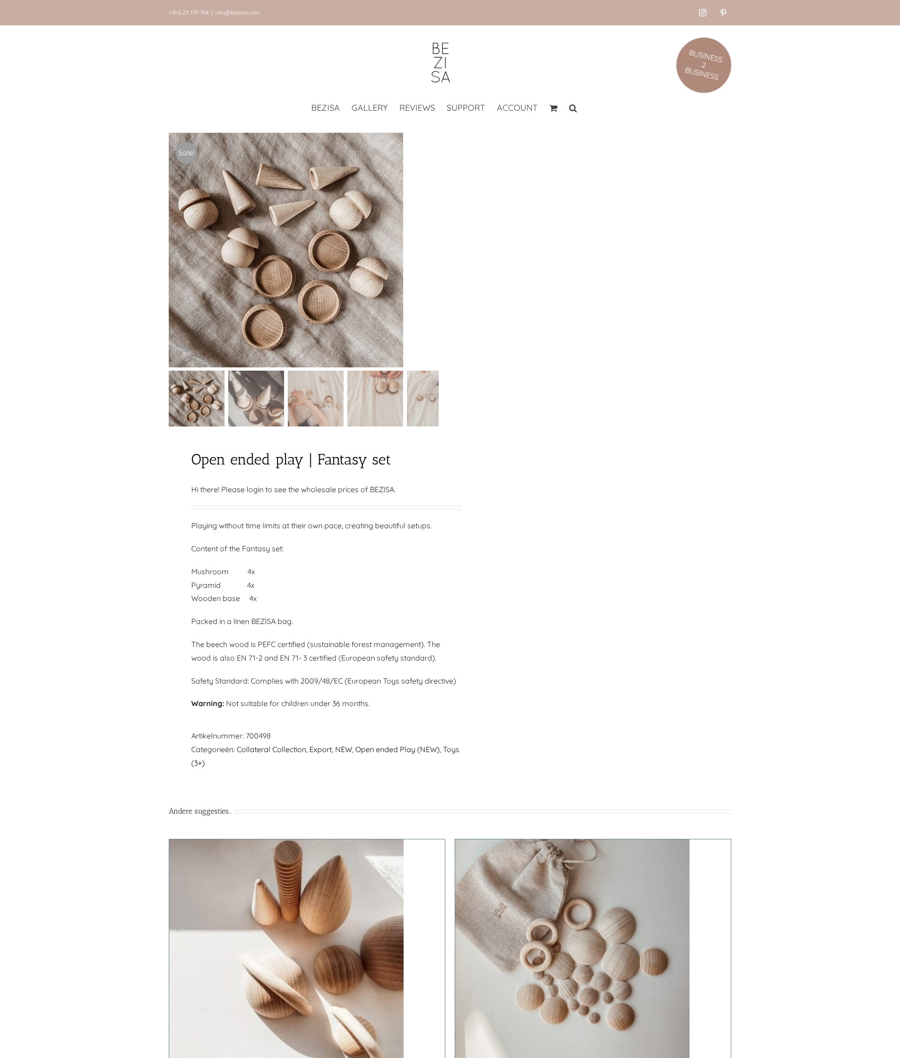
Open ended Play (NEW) (397, 749)
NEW (343, 749)
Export (320, 749)
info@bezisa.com (237, 12)
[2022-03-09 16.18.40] (286, 250)
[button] (573, 108)
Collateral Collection (271, 749)
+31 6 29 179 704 (189, 12)
